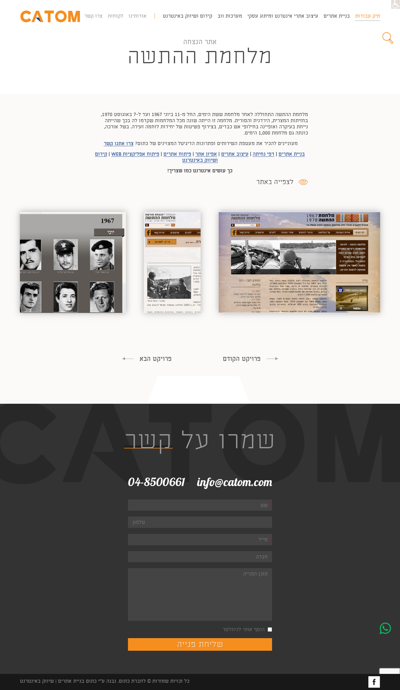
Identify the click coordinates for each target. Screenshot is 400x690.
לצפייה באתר (275, 182)
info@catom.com (234, 481)
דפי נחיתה (263, 154)
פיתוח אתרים (177, 154)
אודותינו (138, 16)
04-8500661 (156, 481)
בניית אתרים (291, 154)
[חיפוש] (388, 38)
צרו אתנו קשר (119, 143)
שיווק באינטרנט (37, 681)
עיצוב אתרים (235, 154)
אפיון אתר (206, 154)
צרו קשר (93, 16)
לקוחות (115, 16)
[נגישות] (395, 4)
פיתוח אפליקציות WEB (135, 154)
